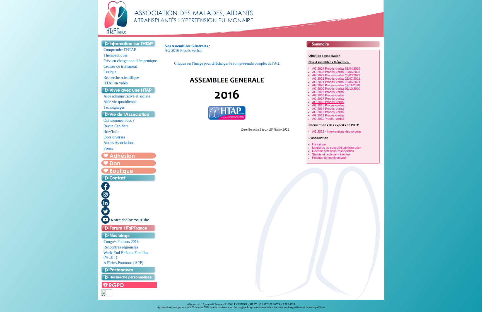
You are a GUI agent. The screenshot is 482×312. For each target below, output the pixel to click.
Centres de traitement (120, 66)
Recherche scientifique (121, 77)
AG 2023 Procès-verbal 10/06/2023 (336, 72)
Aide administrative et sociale (126, 96)
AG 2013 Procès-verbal (328, 112)
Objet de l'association (325, 55)
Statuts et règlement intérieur (331, 154)
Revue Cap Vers (115, 126)
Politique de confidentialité (329, 157)
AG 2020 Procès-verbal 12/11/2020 (336, 85)
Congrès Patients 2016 (121, 242)
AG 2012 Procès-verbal (328, 115)
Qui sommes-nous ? (118, 120)
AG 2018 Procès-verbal (328, 95)
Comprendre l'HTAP (119, 50)
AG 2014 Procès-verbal (328, 108)
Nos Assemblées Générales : (330, 62)
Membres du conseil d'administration (336, 147)
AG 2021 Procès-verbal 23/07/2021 (336, 78)
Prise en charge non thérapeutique (130, 61)
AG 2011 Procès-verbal (328, 118)
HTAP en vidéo (115, 83)
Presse (108, 148)
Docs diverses (114, 137)
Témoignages (113, 107)
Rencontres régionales (120, 247)
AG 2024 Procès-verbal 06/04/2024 (336, 68)
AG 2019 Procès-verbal (328, 92)
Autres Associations (118, 143)
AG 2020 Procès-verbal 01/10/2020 (336, 88)
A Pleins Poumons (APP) (123, 263)
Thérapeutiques (115, 55)
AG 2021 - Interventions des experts (337, 131)
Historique (319, 144)
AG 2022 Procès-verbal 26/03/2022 (336, 75)
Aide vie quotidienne (119, 102)
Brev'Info (111, 132)
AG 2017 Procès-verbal (328, 98)
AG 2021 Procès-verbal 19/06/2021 (336, 82)
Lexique (109, 72)
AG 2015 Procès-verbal (328, 105)
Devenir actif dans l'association (333, 151)
